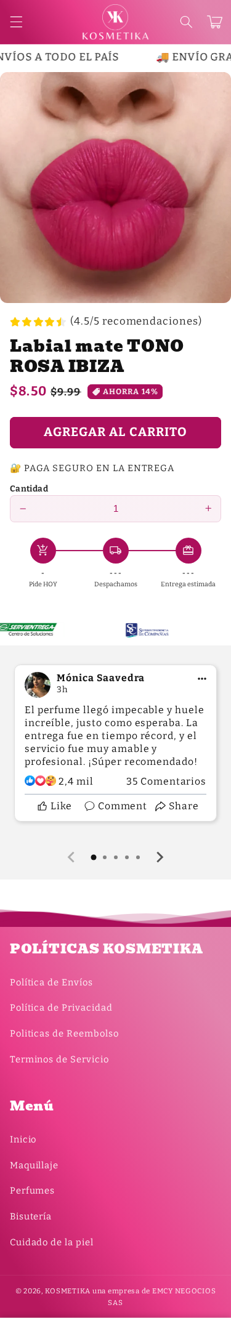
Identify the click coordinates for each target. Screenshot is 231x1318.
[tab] (93, 857)
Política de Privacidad (61, 1007)
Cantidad (29, 488)
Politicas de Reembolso (64, 1033)
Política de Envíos (51, 982)
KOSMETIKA (68, 1291)
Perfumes (32, 1190)
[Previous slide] (72, 857)
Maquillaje (34, 1165)
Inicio (23, 1139)
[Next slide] (159, 857)
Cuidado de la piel (52, 1242)
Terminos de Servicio (59, 1059)
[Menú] (16, 22)
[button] (186, 22)
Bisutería (31, 1216)
